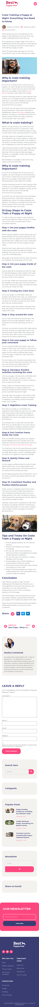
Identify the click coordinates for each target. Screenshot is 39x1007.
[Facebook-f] (3, 951)
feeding (21, 112)
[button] (35, 3)
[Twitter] (7, 951)
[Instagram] (11, 951)
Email (4, 728)
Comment (6, 696)
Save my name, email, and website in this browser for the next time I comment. (19, 745)
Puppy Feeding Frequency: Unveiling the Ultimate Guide (24, 811)
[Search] (31, 771)
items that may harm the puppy (21, 445)
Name (4, 720)
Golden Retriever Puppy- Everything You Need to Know (24, 823)
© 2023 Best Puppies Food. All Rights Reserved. (19, 1004)
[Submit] (19, 869)
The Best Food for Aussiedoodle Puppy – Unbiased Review (24, 835)
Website (5, 735)
